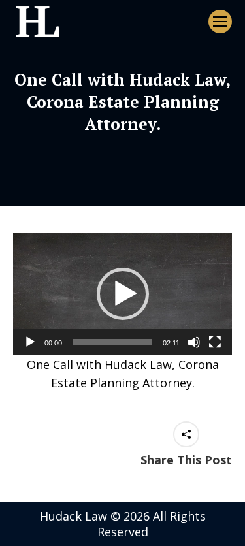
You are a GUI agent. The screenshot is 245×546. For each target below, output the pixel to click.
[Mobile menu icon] (220, 21)
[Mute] (194, 342)
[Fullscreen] (214, 342)
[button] (123, 294)
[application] (122, 294)
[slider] (112, 342)
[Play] (30, 342)
